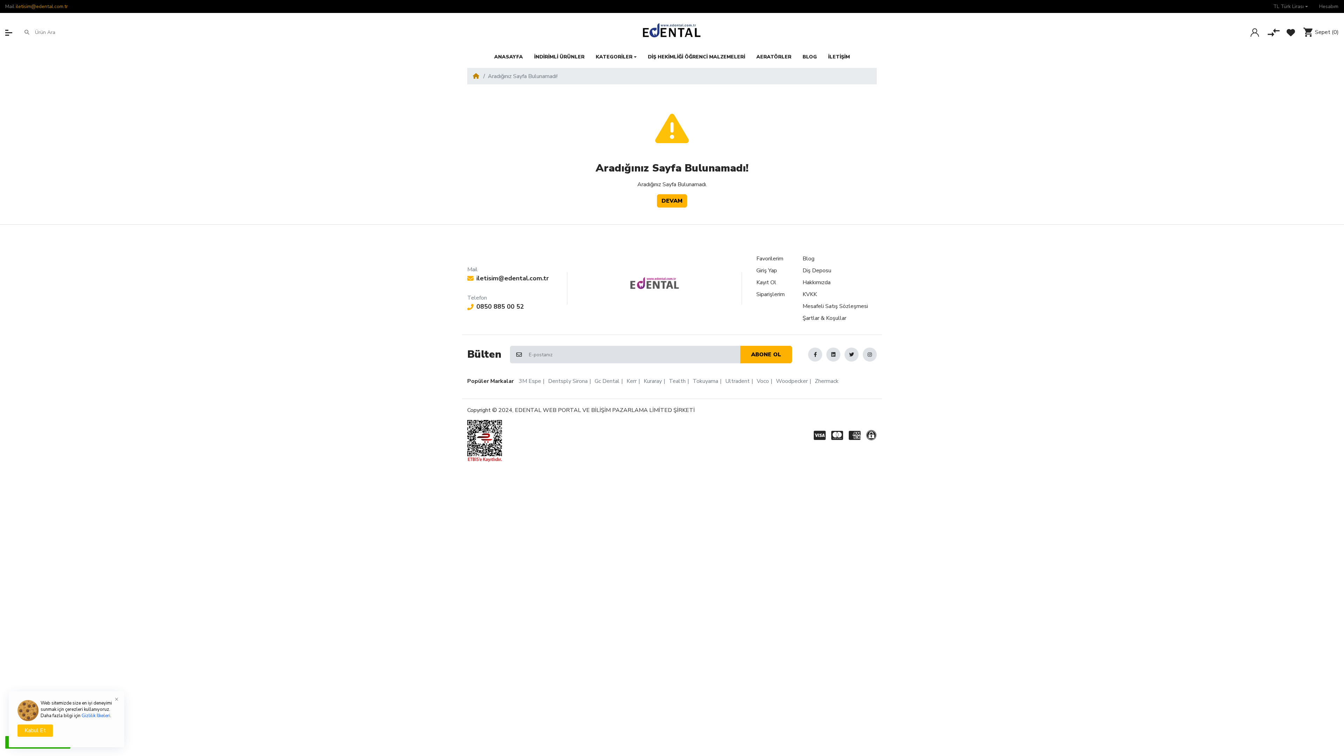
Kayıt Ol (766, 282)
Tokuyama (705, 381)
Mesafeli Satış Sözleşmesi (835, 306)
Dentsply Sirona (568, 381)
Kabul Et (35, 730)
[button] (1291, 6)
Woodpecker (792, 381)
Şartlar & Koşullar (824, 318)
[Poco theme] (654, 283)
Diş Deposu (817, 270)
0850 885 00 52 (500, 306)
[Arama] (27, 32)
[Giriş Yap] (1255, 32)
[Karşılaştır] (1274, 32)
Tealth (677, 381)
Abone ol (766, 354)
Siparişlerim (770, 294)
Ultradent (737, 381)
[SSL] (872, 435)
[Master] (837, 435)
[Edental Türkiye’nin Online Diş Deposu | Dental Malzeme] (672, 32)
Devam (672, 201)
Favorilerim (769, 258)
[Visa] (818, 435)
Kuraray (653, 381)
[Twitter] (852, 355)
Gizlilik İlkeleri (96, 716)
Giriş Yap (766, 270)
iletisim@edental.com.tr (42, 6)
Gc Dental (607, 381)
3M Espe (530, 381)
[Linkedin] (833, 355)
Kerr (631, 381)
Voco (763, 381)
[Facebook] (815, 355)
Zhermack (827, 381)
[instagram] (870, 355)
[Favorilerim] (1291, 32)
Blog (808, 258)
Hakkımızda (817, 282)
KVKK (810, 294)
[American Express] (854, 435)
